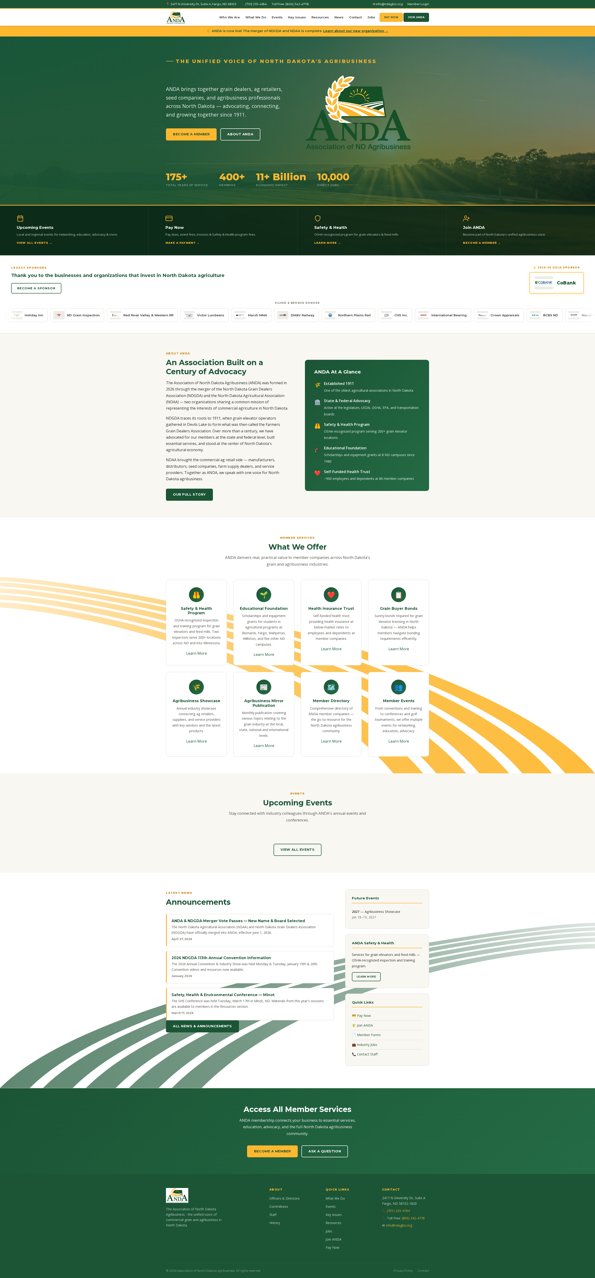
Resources (320, 17)
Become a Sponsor (36, 288)
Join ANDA (416, 17)
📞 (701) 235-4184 (254, 4)
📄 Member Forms (366, 1035)
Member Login (418, 4)
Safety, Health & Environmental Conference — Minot (223, 995)
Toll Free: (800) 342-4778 (290, 4)
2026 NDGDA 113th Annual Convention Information (221, 958)
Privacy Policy (403, 1270)
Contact (355, 17)
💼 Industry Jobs (364, 1044)
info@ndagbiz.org (399, 1225)
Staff (272, 1214)
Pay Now (391, 17)
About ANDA (240, 134)
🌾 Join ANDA (362, 1025)
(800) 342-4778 (413, 1218)
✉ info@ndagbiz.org (388, 4)
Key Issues (297, 17)
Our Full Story (189, 494)
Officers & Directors (284, 1198)
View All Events (297, 850)
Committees (278, 1206)
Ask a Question (324, 1151)
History (274, 1223)
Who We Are (229, 17)
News (339, 17)
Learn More (196, 653)
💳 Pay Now (361, 1015)
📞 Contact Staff (365, 1054)
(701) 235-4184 (398, 1210)
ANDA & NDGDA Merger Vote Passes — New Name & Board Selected (238, 921)
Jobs (371, 17)
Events (277, 17)
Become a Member (191, 134)
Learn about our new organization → (355, 31)
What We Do (255, 17)
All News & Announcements (202, 1026)
